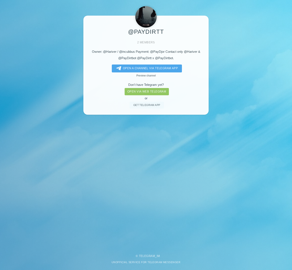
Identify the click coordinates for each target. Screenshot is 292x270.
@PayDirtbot (127, 58)
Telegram (147, 256)
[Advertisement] (146, 181)
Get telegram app (146, 105)
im (158, 256)
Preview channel (146, 75)
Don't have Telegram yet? (146, 85)
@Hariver (110, 51)
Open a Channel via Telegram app (150, 68)
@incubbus (127, 51)
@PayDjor (157, 51)
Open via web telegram (146, 91)
